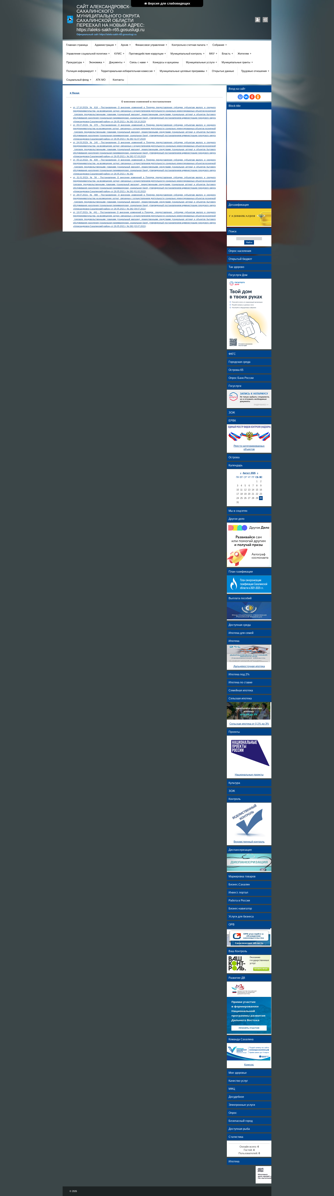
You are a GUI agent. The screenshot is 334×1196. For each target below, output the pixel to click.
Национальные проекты (249, 774)
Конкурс (249, 1064)
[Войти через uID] (240, 96)
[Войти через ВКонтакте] (246, 96)
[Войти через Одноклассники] (258, 96)
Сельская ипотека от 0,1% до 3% (249, 723)
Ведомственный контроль (249, 841)
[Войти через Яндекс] (252, 96)
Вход (265, 19)
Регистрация (257, 19)
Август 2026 (249, 473)
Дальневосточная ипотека (249, 666)
